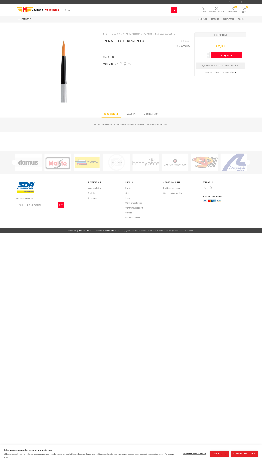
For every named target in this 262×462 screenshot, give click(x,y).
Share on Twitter (116, 63)
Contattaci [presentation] (151, 114)
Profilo (203, 12)
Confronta (184, 46)
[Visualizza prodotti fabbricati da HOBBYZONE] (146, 162)
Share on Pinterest (125, 63)
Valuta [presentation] (131, 114)
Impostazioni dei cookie (194, 454)
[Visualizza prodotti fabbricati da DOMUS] (28, 162)
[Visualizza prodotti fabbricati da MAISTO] (57, 162)
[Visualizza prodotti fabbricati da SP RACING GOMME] (204, 162)
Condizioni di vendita (172, 193)
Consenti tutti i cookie (244, 454)
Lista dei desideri (132, 217)
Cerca (174, 10)
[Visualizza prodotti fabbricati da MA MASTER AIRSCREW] (175, 162)
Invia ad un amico (129, 63)
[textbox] (116, 10)
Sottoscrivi (61, 205)
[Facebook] (205, 187)
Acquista (226, 55)
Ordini (127, 193)
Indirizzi (128, 198)
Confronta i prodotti (216, 12)
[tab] (111, 114)
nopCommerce (85, 230)
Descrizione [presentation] (111, 114)
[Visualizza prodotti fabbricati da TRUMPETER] (116, 162)
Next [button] (247, 162)
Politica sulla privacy (172, 188)
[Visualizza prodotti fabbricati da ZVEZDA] (87, 162)
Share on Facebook (120, 63)
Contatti (91, 193)
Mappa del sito (94, 188)
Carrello (128, 213)
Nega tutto (220, 454)
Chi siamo (92, 198)
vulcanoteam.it (109, 230)
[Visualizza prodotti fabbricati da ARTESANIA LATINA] (234, 162)
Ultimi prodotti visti (133, 203)
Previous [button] (14, 162)
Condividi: (108, 64)
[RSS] (210, 187)
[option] (28, 162)
